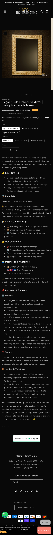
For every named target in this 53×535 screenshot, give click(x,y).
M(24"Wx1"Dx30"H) (30, 129)
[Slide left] (21, 95)
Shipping (5, 113)
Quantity (5, 145)
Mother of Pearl (37, 141)
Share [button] (6, 426)
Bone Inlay (7, 141)
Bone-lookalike (21, 141)
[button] (5, 11)
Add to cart (44, 530)
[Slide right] (32, 95)
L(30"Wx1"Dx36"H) (10, 133)
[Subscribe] (40, 482)
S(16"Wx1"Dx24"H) (10, 129)
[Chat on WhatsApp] (5, 515)
